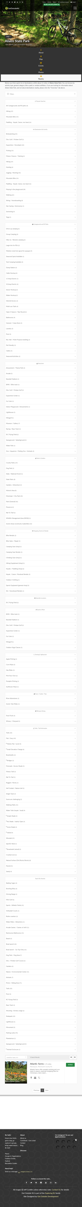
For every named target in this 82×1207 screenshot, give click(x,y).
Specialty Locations (41, 598)
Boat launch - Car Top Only (16, 949)
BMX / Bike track (12, 384)
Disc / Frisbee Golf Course (15, 961)
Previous (36, 1090)
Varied (10, 832)
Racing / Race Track (13, 429)
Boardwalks (11, 755)
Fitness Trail (11, 771)
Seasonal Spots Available (15, 256)
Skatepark (10, 1016)
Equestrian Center (13, 396)
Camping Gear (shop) (14, 546)
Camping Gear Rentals (14, 552)
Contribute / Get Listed (28, 1140)
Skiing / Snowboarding (14, 200)
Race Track (10, 1005)
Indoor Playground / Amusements (18, 407)
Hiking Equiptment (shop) (15, 563)
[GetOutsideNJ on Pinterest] (12, 2)
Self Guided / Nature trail (15, 788)
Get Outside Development (48, 1197)
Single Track (11, 794)
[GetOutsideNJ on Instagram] (51, 1182)
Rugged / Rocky (12, 783)
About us (23, 1138)
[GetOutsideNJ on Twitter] (9, 2)
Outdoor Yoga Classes (14, 647)
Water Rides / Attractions (15, 922)
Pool (8, 334)
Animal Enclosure (13, 1049)
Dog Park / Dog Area (14, 955)
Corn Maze (10, 664)
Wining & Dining (40, 711)
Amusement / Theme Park (15, 368)
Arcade (9, 373)
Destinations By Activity (40, 129)
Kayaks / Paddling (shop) (15, 569)
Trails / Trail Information (40, 728)
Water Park (10, 445)
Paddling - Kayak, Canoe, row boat (18, 122)
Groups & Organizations (13, 1156)
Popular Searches (40, 101)
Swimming (10, 211)
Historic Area (11, 490)
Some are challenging (14, 799)
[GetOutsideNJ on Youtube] (17, 2)
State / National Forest (14, 474)
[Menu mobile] (75, 7)
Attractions (41, 363)
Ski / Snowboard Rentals (15, 591)
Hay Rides (10, 670)
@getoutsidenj (60, 1137)
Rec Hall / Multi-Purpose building (18, 340)
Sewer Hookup (12, 290)
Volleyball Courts (12, 911)
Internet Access (12, 301)
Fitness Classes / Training (15, 156)
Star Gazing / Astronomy (15, 206)
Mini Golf (10, 900)
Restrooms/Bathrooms (15, 933)
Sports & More (41, 609)
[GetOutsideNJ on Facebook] (26, 1182)
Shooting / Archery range (15, 1011)
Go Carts (10, 401)
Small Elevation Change (15, 749)
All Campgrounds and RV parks (17, 106)
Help (8, 36)
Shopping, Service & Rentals (40, 531)
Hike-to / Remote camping (15, 240)
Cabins (9, 351)
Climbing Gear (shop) (14, 558)
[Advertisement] (41, 1112)
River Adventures (12, 698)
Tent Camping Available (14, 262)
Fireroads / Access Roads (15, 766)
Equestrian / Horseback (15, 145)
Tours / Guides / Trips (41, 694)
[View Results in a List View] (71, 1057)
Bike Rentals (11, 535)
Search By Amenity (40, 878)
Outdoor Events (10, 1158)
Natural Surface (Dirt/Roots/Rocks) (18, 860)
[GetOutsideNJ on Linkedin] (22, 2)
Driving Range (11, 894)
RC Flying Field (12, 999)
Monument (10, 1027)
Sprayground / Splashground (16, 440)
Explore (7, 1161)
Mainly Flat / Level (14, 744)
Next (46, 1090)
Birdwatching (11, 134)
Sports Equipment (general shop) (17, 585)
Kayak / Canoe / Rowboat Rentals (18, 574)
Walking (10, 195)
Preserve (10, 507)
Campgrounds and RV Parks (40, 224)
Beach (9, 938)
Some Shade (12, 827)
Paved (9, 866)
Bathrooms (10, 317)
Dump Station (11, 267)
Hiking (9, 111)
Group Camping (12, 234)
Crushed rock (11, 855)
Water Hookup (12, 295)
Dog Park (10, 468)
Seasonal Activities (13, 356)
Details (70, 1064)
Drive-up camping (13, 229)
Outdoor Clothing (13, 580)
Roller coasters (12, 916)
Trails (9, 733)
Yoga (8, 217)
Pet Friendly (11, 345)
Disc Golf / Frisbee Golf (15, 139)
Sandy (9, 871)
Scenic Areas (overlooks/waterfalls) (19, 524)
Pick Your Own (12, 676)
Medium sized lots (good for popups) (19, 251)
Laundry (9, 328)
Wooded (10, 838)
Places (7, 1154)
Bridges (10, 760)
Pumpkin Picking (12, 681)
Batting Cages (11, 883)
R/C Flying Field (12, 434)
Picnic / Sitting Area (14, 983)
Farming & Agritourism (41, 654)
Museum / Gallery (13, 423)
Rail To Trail (10, 513)
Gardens (9, 966)
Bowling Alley (11, 888)
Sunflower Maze (12, 687)
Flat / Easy (11, 738)
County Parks (12, 463)
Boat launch (11, 944)
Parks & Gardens (40, 458)
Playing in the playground (15, 189)
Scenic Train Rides (13, 704)
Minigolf (10, 418)
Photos (44, 2)
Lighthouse (10, 412)
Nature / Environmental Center (17, 972)
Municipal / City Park (14, 496)
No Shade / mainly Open (16, 821)
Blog (21, 1145)
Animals (9, 977)
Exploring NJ (50, 1193)
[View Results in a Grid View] (74, 1057)
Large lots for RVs (13, 245)
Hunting (9, 167)
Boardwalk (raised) (14, 849)
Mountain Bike (12, 117)
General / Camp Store (14, 323)
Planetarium (11, 1038)
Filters (12, 94)
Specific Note (11, 844)
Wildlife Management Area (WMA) (18, 518)
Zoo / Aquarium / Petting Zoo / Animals (20, 451)
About (54, 2)
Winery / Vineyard (13, 721)
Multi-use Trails (12, 306)
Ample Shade (12, 816)
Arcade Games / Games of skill (17, 927)
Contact (74, 2)
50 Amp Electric (12, 284)
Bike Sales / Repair (13, 541)
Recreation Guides (11, 1163)
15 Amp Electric (12, 279)
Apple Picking (11, 659)
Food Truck (10, 715)
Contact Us (56, 1190)
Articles (49, 2)
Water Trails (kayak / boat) (15, 810)
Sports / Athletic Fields (15, 905)
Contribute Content (64, 2)
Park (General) (12, 501)
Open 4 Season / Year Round (16, 312)
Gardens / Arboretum (14, 485)
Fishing (9, 150)
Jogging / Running (13, 173)
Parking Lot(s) (12, 1033)
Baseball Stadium (12, 379)
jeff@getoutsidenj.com (26, 1171)
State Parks (10, 479)
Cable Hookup (11, 273)
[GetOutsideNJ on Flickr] (14, 2)
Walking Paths (12, 805)
